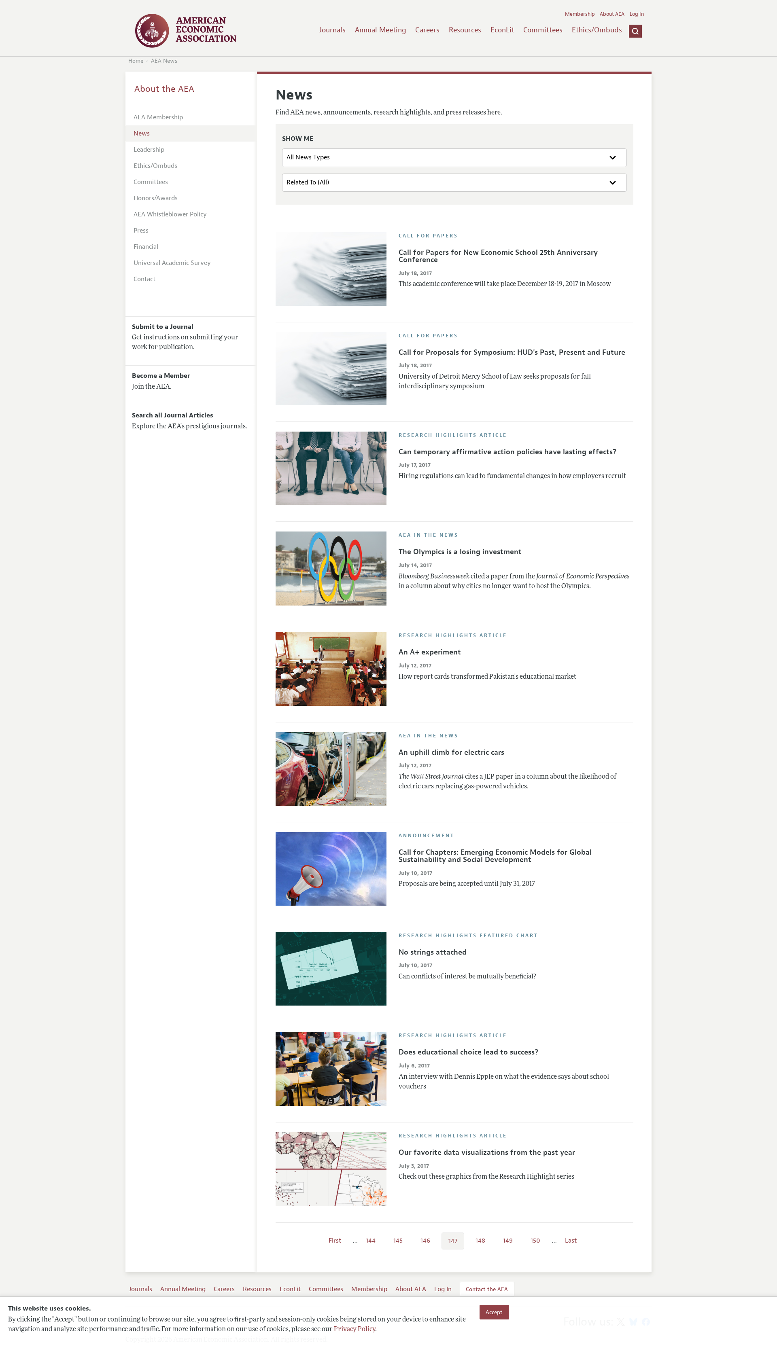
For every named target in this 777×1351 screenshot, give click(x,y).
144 (371, 1241)
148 (480, 1241)
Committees (543, 29)
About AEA (612, 14)
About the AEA (164, 89)
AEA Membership (158, 117)
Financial (146, 247)
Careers (427, 29)
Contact (144, 279)
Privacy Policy (354, 1329)
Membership (580, 14)
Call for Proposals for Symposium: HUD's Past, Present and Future (512, 352)
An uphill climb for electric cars (451, 752)
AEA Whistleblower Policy (170, 214)
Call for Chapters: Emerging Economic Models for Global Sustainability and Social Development (495, 856)
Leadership (149, 150)
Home (135, 60)
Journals (332, 29)
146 (425, 1241)
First (335, 1241)
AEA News (164, 60)
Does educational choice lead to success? (468, 1052)
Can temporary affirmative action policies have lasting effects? (507, 451)
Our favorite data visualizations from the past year (487, 1152)
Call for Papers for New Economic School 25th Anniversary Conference (498, 256)
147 (452, 1241)
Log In (637, 14)
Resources (465, 29)
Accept (494, 1312)
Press (141, 231)
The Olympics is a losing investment (460, 551)
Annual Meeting (380, 29)
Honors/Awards (156, 198)
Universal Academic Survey (172, 263)
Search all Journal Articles (172, 415)
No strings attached (433, 952)
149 (508, 1241)
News (142, 133)
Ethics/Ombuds (597, 29)
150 (535, 1241)
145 (398, 1241)
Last (571, 1241)
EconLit (502, 29)
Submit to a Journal (162, 327)
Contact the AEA (487, 1289)
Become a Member (161, 376)
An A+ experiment (430, 652)
